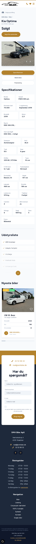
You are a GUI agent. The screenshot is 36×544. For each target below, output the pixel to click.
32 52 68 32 (19, 361)
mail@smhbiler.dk (19, 365)
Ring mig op (18, 416)
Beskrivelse (18, 78)
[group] (18, 53)
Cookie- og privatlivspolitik (18, 538)
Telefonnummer (9, 389)
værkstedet (24, 487)
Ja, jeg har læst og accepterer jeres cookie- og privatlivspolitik (18, 410)
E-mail (6, 398)
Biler (10, 17)
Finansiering (18, 83)
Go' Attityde (18, 540)
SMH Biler (5, 17)
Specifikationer (18, 72)
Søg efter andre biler (11, 34)
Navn (6, 381)
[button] (26, 61)
